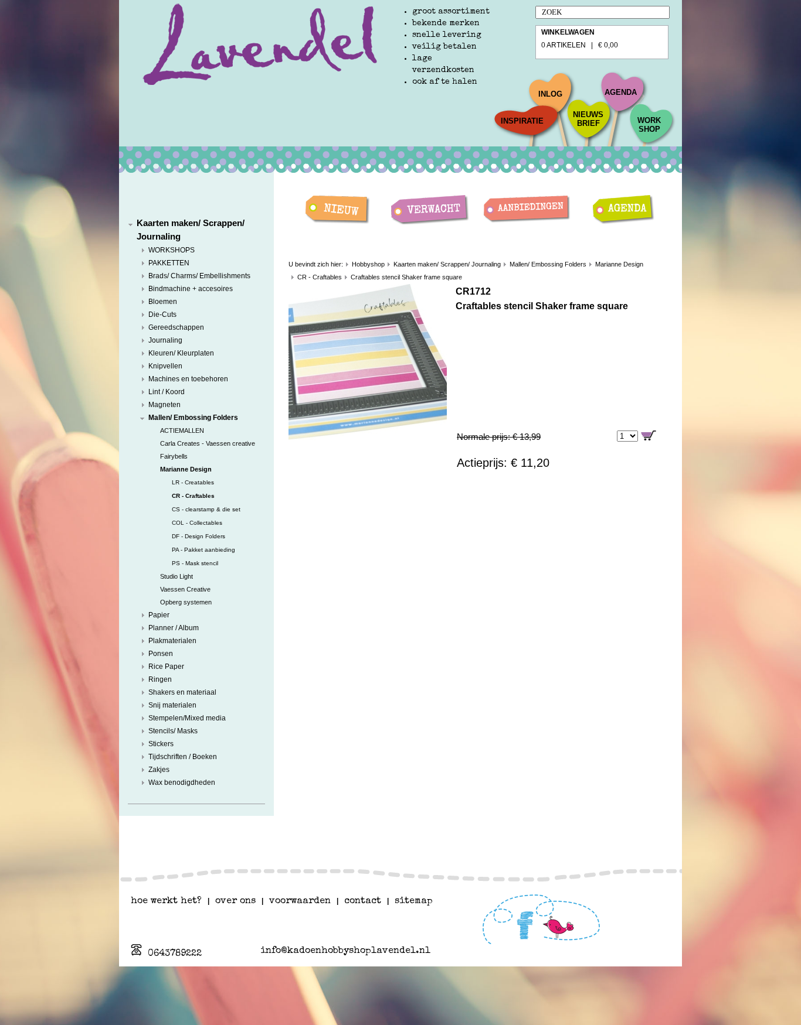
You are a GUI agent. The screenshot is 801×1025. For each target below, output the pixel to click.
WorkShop (649, 125)
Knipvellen (165, 366)
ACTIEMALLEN (182, 430)
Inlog (550, 94)
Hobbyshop (368, 264)
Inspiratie (522, 121)
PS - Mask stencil (195, 563)
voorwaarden (300, 901)
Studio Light (176, 576)
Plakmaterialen (172, 641)
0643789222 (175, 954)
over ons (235, 901)
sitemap (414, 901)
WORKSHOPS (171, 250)
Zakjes (158, 770)
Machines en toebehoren (188, 379)
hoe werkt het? (166, 901)
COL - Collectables (197, 523)
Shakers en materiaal (182, 692)
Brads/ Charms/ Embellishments (199, 276)
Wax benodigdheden (181, 782)
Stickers (161, 744)
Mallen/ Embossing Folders (193, 418)
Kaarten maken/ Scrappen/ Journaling (447, 264)
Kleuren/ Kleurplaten (181, 353)
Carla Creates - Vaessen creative (207, 443)
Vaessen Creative (185, 589)
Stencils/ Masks (173, 731)
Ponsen (160, 654)
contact (362, 901)
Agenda (621, 92)
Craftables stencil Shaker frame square (406, 277)
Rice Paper (166, 666)
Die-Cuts (162, 314)
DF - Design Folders (198, 536)
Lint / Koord (166, 392)
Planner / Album (173, 628)
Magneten (164, 405)
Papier (158, 615)
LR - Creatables (193, 482)
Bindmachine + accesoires (190, 289)
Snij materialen (172, 705)
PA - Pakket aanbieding (203, 549)
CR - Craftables (193, 496)
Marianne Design (186, 469)
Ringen (160, 679)
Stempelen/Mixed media (187, 718)
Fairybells (174, 456)
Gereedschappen (176, 327)
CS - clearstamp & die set (206, 509)
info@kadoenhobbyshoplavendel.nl (345, 951)
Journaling (165, 340)
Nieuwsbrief (588, 119)
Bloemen (162, 302)
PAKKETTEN (168, 263)
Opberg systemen (186, 602)
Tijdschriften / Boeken (182, 757)
